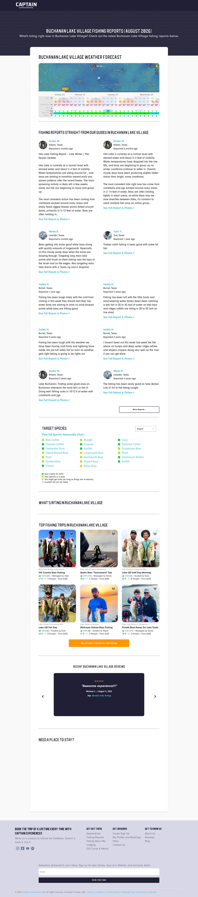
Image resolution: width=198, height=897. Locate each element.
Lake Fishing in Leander (89, 624)
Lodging (91, 844)
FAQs (116, 841)
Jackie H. (44, 284)
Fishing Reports (95, 837)
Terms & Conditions (96, 892)
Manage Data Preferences (134, 892)
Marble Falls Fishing (101, 695)
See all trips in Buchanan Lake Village (99, 643)
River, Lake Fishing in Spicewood (51, 569)
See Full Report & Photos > (54, 219)
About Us (150, 833)
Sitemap (152, 892)
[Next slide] (155, 696)
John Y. (118, 231)
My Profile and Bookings (127, 837)
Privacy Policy (113, 892)
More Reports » (139, 409)
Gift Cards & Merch (97, 848)
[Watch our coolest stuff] (27, 848)
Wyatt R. (54, 231)
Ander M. (54, 141)
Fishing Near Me (95, 841)
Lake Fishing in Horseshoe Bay (134, 569)
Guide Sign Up (121, 833)
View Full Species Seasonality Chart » (64, 434)
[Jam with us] (32, 848)
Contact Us (119, 844)
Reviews (149, 837)
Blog (147, 841)
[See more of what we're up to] (22, 848)
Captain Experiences (31, 892)
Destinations (93, 833)
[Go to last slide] (43, 696)
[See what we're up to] (17, 848)
